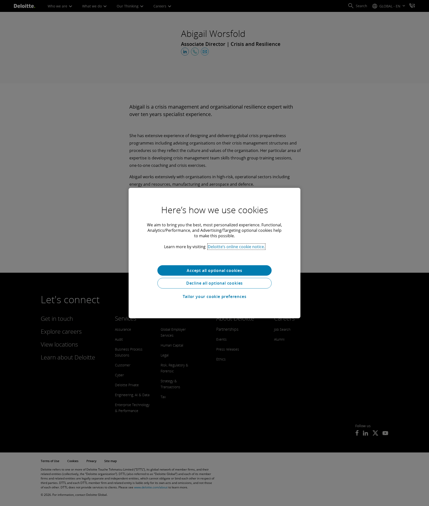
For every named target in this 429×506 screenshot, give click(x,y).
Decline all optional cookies (214, 283)
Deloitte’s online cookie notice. (236, 246)
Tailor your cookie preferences (215, 296)
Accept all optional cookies (214, 270)
